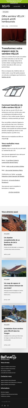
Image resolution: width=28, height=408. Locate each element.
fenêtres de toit (6, 77)
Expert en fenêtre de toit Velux (8, 366)
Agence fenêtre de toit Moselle (8, 380)
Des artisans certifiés (6, 370)
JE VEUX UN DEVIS (14, 192)
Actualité (5, 12)
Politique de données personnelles (9, 394)
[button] (24, 6)
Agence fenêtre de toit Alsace (8, 384)
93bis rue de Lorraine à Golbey (15, 166)
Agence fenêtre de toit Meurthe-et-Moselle (11, 382)
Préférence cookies (5, 396)
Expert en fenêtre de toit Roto (8, 368)
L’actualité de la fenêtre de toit (8, 372)
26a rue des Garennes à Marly (14, 170)
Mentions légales (5, 392)
